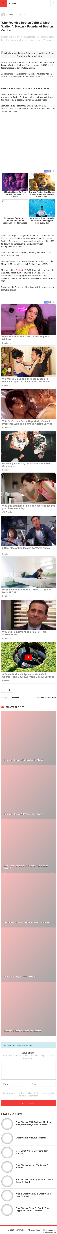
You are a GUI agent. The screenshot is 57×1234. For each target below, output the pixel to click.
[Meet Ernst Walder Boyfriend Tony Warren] (7, 1152)
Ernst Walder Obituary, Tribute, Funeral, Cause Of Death (34, 1181)
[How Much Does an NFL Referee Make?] (28, 1009)
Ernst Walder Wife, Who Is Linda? (31, 1137)
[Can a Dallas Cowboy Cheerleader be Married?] (28, 846)
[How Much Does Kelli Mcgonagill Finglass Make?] (28, 738)
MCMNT (12, 3)
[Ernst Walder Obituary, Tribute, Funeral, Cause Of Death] (7, 1181)
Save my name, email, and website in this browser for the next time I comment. (28, 1094)
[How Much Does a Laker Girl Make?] (28, 792)
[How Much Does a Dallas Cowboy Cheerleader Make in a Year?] (28, 900)
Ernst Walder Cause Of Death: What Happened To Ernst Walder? (33, 1209)
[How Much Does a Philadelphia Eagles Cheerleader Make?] (28, 954)
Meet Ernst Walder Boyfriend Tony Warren (32, 1152)
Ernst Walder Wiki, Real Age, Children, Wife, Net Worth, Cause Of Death (33, 1123)
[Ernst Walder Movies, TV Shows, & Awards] (7, 1167)
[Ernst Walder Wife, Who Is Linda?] (7, 1138)
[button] (4, 873)
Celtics (19, 270)
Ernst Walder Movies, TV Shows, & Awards (32, 1166)
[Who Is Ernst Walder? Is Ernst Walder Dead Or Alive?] (7, 1195)
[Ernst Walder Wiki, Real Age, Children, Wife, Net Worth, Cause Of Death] (7, 1124)
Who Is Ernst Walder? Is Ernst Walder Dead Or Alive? (33, 1195)
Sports (16, 697)
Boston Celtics (49, 697)
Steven (10, 14)
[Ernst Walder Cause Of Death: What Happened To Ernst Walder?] (7, 1210)
